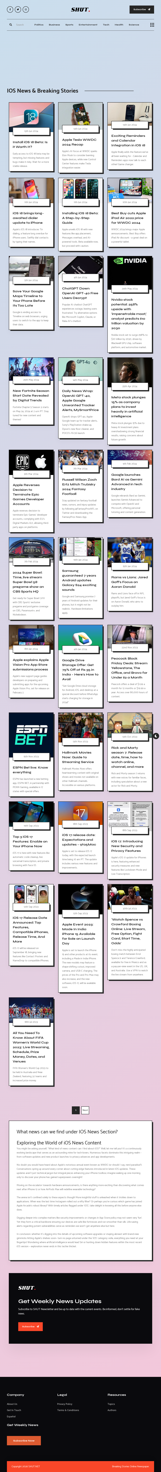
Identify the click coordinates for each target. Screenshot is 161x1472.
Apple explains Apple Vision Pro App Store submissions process (31, 664)
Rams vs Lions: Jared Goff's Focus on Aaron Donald (129, 582)
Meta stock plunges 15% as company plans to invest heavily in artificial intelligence (128, 406)
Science (134, 24)
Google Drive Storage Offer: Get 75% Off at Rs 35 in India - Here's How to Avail (80, 669)
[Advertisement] (80, 56)
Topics (111, 1404)
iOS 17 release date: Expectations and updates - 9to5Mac (79, 839)
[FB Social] (10, 9)
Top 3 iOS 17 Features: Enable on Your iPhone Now (30, 841)
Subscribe (139, 9)
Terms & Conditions (68, 1410)
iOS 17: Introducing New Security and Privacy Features (127, 846)
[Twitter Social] (18, 9)
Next (85, 1110)
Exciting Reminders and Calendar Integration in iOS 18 (128, 140)
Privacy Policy (64, 1404)
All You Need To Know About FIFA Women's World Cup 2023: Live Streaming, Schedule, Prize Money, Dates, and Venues (31, 1047)
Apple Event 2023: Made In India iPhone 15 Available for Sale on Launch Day (78, 934)
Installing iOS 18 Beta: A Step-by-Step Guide (80, 218)
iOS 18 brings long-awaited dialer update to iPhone (28, 218)
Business (54, 24)
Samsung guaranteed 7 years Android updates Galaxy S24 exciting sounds (79, 580)
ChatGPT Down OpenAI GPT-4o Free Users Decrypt (80, 293)
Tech (106, 24)
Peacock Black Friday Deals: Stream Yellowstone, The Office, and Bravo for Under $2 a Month (129, 668)
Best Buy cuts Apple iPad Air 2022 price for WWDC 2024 (128, 218)
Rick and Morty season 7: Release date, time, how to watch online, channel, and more (127, 757)
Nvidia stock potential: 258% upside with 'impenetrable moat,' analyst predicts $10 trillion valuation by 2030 (129, 314)
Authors (112, 1410)
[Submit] (10, 25)
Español (11, 1416)
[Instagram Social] (26, 9)
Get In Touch (14, 1410)
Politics (38, 24)
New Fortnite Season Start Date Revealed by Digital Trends (31, 395)
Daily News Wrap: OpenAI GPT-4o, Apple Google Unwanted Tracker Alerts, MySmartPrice (80, 400)
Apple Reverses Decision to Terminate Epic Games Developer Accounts (28, 494)
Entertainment (88, 24)
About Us (12, 1404)
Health (119, 24)
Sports (69, 24)
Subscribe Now (24, 1440)
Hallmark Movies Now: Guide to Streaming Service (78, 757)
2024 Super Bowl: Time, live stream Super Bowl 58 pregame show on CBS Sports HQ (28, 582)
